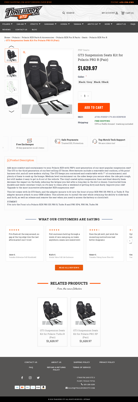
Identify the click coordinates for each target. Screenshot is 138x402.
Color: (82, 76)
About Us (121, 24)
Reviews (6, 30)
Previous (11, 46)
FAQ (31, 367)
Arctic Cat (93, 24)
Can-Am (20, 24)
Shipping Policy (82, 362)
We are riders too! (106, 143)
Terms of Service (82, 367)
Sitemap (87, 399)
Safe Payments (69, 139)
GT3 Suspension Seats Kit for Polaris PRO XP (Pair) (85, 334)
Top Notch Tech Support (111, 139)
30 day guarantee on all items (30, 148)
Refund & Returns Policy (56, 368)
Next (11, 111)
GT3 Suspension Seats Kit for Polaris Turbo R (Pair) (52, 334)
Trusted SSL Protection (72, 143)
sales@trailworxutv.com (81, 388)
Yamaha (77, 24)
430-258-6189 (126, 2)
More (107, 24)
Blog (34, 30)
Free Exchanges (25, 144)
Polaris (6, 24)
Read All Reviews (69, 267)
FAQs (133, 24)
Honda (64, 24)
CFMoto (34, 24)
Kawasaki (49, 24)
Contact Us (21, 30)
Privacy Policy (107, 362)
